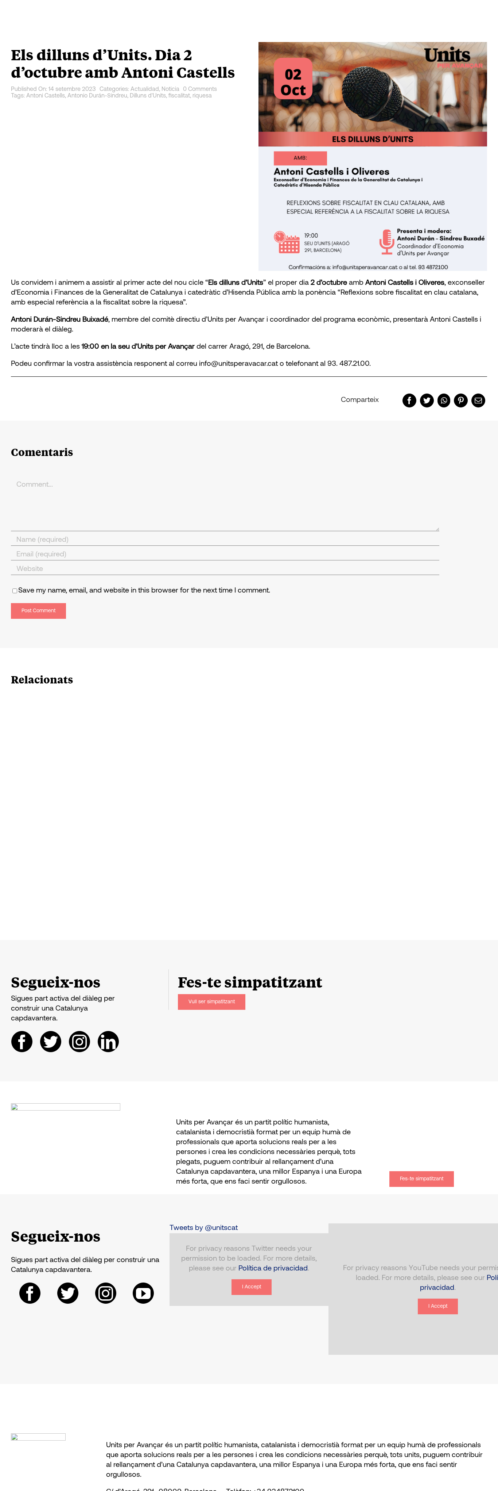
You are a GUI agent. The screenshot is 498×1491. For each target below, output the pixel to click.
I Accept (251, 1287)
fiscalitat (179, 96)
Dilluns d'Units (148, 96)
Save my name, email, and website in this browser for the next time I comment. (144, 590)
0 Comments (200, 89)
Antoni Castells (45, 96)
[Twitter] (427, 400)
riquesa (202, 96)
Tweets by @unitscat (204, 1228)
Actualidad (145, 89)
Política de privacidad (273, 1268)
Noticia (170, 89)
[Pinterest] (461, 400)
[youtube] (143, 1293)
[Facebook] (409, 400)
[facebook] (21, 1041)
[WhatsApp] (444, 400)
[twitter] (50, 1041)
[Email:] (478, 400)
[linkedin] (108, 1041)
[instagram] (79, 1041)
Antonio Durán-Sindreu (97, 96)
